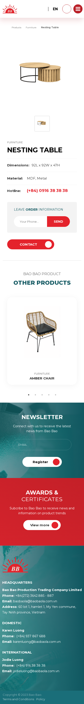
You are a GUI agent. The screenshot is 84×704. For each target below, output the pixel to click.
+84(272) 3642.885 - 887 (28, 596)
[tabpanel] (42, 341)
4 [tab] (49, 395)
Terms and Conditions (18, 699)
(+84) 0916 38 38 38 (37, 190)
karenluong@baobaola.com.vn (31, 642)
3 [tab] (42, 395)
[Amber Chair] (42, 341)
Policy (40, 699)
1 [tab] (28, 395)
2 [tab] (35, 395)
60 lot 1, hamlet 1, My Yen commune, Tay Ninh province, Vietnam (39, 609)
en (55, 9)
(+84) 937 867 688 (23, 636)
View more (40, 525)
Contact (28, 244)
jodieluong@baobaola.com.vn (30, 671)
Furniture (15, 142)
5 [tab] (55, 395)
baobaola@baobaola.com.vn (29, 601)
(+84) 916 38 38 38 (23, 666)
